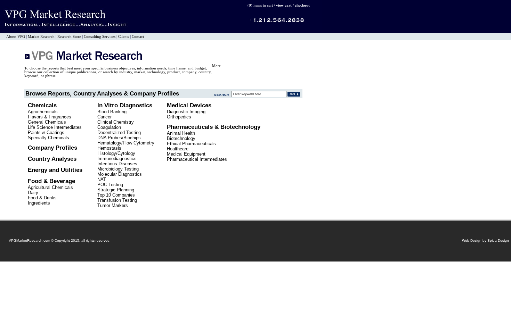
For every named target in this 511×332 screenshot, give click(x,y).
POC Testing (110, 184)
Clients (123, 37)
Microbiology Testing (118, 169)
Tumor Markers (112, 205)
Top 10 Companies (116, 195)
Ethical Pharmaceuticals (191, 143)
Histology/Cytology (116, 153)
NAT (101, 179)
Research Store (69, 37)
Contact (138, 37)
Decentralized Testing (119, 132)
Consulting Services (99, 37)
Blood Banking (112, 111)
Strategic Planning (115, 189)
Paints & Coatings (46, 132)
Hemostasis (109, 148)
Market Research (41, 37)
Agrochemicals (43, 111)
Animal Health (181, 133)
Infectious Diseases (117, 163)
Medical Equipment (186, 154)
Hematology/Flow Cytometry (125, 143)
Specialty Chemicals (48, 137)
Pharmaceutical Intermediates (197, 159)
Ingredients (39, 203)
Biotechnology (181, 138)
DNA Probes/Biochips (119, 137)
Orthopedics (179, 116)
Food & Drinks (42, 197)
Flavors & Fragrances (49, 116)
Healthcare (177, 148)
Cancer (104, 116)
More (216, 66)
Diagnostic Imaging (186, 111)
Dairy (33, 192)
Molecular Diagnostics (119, 174)
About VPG (15, 37)
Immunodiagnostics (117, 158)
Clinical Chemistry (115, 122)
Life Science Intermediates (55, 127)
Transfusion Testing (117, 200)
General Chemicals (47, 122)
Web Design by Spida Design (485, 240)
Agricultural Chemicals (50, 187)
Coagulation (109, 127)
